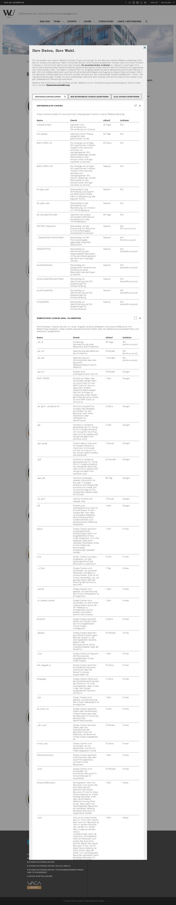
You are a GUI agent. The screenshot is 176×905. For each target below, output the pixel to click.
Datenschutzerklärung (58, 85)
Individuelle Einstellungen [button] (48, 97)
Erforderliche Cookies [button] (50, 106)
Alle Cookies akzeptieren (126, 97)
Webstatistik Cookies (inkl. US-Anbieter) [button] (59, 318)
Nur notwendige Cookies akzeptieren (89, 97)
